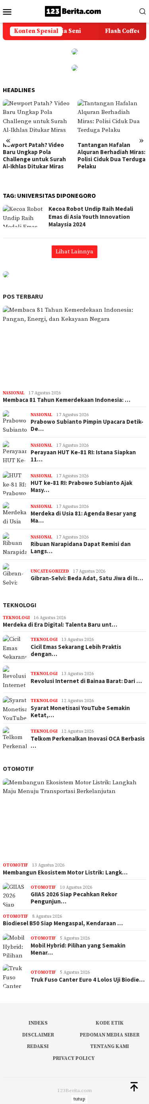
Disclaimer (38, 1035)
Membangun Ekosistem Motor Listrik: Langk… (65, 872)
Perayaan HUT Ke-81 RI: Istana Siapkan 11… (83, 456)
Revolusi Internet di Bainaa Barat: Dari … (86, 681)
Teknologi (20, 605)
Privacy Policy (74, 1058)
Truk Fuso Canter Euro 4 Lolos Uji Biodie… (88, 979)
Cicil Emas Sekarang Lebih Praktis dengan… (76, 650)
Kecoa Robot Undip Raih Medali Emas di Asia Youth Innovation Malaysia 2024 (90, 216)
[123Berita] (74, 11)
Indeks (38, 1023)
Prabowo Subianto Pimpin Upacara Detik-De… (87, 425)
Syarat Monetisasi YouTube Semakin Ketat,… (80, 711)
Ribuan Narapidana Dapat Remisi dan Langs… (81, 547)
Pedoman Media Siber (109, 1035)
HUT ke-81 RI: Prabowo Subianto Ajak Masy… (81, 486)
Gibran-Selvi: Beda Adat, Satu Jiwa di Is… (87, 578)
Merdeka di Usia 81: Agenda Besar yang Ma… (83, 517)
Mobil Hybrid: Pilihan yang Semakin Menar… (78, 949)
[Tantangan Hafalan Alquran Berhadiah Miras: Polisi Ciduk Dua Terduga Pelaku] (111, 118)
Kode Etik (110, 1023)
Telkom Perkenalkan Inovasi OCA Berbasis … (88, 742)
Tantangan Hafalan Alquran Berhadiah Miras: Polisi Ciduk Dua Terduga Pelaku (111, 155)
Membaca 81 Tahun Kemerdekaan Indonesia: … (66, 399)
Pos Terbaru (23, 296)
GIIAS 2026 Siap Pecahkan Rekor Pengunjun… (74, 898)
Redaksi (38, 1046)
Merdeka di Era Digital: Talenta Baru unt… (60, 624)
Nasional (14, 393)
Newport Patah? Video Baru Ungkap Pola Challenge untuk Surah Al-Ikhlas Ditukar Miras (34, 155)
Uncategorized (50, 571)
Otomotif (18, 768)
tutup (79, 1099)
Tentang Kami (109, 1046)
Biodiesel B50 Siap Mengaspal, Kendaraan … (63, 923)
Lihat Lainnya (74, 251)
